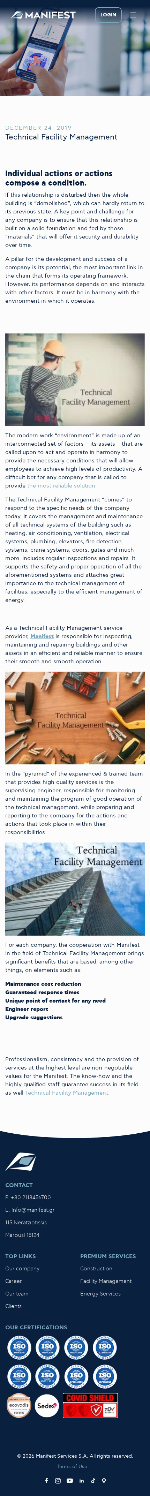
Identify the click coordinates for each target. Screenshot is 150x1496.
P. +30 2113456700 (28, 1198)
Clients (13, 1306)
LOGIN (108, 15)
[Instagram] (58, 1480)
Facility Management (106, 1281)
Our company (22, 1269)
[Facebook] (46, 1480)
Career (13, 1281)
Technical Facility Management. (67, 1093)
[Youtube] (70, 1480)
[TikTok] (93, 1480)
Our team (17, 1294)
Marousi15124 (22, 1235)
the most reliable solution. (62, 486)
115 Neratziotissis (26, 1223)
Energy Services (100, 1294)
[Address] (104, 1480)
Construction (96, 1269)
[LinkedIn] (81, 1480)
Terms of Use (72, 1466)
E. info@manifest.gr (30, 1210)
